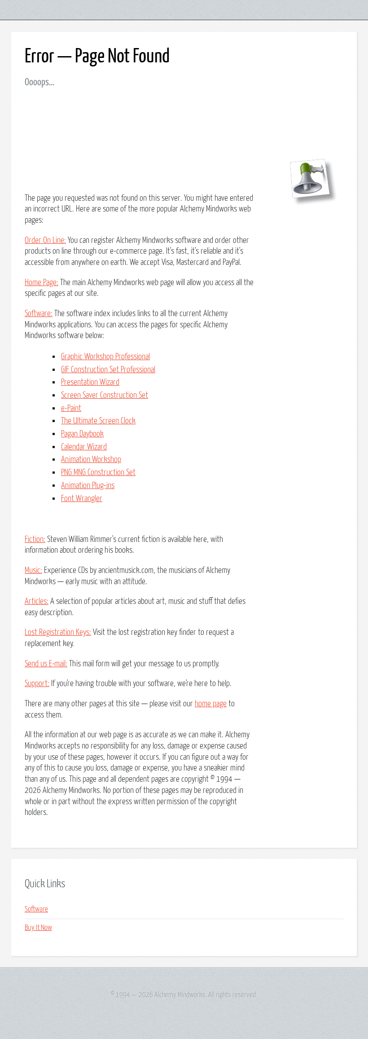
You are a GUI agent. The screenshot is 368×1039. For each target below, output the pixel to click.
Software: (39, 313)
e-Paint (71, 408)
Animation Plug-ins (87, 485)
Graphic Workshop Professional (105, 356)
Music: (33, 570)
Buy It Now (38, 928)
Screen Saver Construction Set (104, 395)
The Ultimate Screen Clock (98, 421)
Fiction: (35, 539)
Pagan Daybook (82, 434)
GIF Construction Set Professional (108, 369)
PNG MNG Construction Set (98, 472)
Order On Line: (45, 240)
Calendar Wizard (84, 447)
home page (211, 704)
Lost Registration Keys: (58, 632)
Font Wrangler (81, 498)
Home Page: (41, 282)
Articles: (36, 601)
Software (36, 909)
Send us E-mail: (46, 664)
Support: (37, 683)
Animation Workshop (91, 459)
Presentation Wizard (90, 382)
